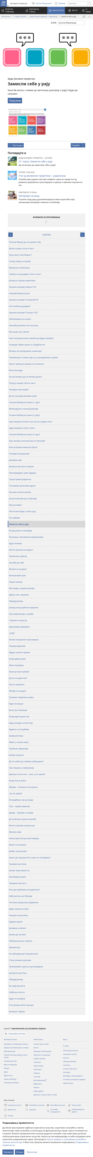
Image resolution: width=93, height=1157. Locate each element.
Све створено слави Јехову (21, 767)
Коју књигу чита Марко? (20, 255)
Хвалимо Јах (14, 947)
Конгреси (66, 1072)
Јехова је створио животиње (22, 280)
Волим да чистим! (17, 934)
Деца (6, 1072)
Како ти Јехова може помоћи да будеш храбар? (31, 338)
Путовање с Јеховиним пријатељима (26, 537)
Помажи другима (17, 646)
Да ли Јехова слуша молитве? (22, 819)
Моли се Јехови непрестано (22, 825)
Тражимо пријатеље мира (21, 697)
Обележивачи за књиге (20, 319)
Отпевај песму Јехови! (19, 453)
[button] (34, 10)
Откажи (19, 1152)
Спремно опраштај (18, 620)
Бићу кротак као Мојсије (20, 896)
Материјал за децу (29, 195)
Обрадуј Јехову (16, 601)
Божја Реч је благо (17, 780)
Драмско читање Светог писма (45, 1095)
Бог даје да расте (17, 985)
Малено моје (15, 832)
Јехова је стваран (17, 1011)
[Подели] (84, 16)
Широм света (68, 1083)
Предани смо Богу (17, 883)
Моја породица (16, 665)
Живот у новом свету (19, 742)
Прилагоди (32, 1152)
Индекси (37, 1073)
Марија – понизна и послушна (23, 787)
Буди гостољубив (17, 998)
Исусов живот (15, 505)
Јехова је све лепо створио (21, 466)
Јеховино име (15, 460)
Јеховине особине (17, 928)
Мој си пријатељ (16, 684)
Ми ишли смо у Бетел (19, 332)
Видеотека (38, 1084)
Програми (37, 1069)
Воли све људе (16, 370)
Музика (36, 1087)
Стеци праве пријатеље (20, 479)
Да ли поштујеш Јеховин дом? (23, 396)
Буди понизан (15, 543)
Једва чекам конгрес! (19, 909)
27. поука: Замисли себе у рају (35, 161)
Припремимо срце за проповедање (26, 966)
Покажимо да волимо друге (22, 485)
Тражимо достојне (17, 864)
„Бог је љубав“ (15, 793)
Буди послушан (16, 703)
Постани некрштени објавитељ (24, 902)
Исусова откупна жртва (20, 492)
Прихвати (8, 1152)
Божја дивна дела (17, 658)
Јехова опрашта (16, 755)
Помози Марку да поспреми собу (25, 242)
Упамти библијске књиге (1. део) (24, 402)
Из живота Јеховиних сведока (74, 1079)
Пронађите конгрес (55, 1105)
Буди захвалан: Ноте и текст (22, 428)
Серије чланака (20, 16)
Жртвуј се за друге (17, 691)
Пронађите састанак (34, 1105)
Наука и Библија (10, 1079)
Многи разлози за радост (21, 549)
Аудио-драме (38, 1091)
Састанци (66, 1065)
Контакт (66, 1058)
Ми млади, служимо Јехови (21, 588)
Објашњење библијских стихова (16, 1048)
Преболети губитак (18, 556)
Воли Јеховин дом (17, 575)
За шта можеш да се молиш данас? (25, 376)
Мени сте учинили (17, 844)
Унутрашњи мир (10, 1061)
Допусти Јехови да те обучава (23, 498)
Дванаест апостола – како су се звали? (27, 774)
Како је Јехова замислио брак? (23, 447)
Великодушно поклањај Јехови (23, 408)
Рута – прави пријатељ (19, 806)
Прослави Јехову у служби (21, 614)
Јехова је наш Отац (18, 973)
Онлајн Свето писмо (41, 1044)
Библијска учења (10, 1039)
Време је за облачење (19, 267)
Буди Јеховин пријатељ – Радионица (43, 16)
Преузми (15, 100)
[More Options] (89, 16)
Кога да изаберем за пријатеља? (24, 889)
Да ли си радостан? (18, 678)
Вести (65, 1039)
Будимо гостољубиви (19, 729)
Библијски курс (9, 1051)
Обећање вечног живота (20, 941)
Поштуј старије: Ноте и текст (22, 383)
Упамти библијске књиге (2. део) (24, 415)
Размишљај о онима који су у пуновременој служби (33, 357)
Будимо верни (15, 921)
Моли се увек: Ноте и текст (21, 248)
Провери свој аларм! (19, 389)
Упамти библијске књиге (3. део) (24, 434)
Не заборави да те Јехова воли (23, 953)
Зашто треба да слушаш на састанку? (26, 364)
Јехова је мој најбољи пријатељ (24, 607)
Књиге (36, 1048)
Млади (6, 1068)
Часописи (37, 1062)
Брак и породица (10, 1064)
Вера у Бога (8, 1075)
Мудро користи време (19, 652)
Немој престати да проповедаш (24, 838)
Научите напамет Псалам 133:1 (23, 312)
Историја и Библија (11, 1083)
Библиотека (6, 16)
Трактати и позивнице (42, 1055)
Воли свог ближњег (18, 710)
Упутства (37, 1077)
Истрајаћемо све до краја (21, 800)
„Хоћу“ (12, 633)
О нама (66, 1046)
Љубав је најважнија (18, 748)
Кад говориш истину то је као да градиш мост (30, 421)
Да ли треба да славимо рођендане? (26, 761)
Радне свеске (38, 1066)
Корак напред (15, 582)
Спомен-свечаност (70, 1069)
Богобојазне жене (17, 876)
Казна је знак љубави (19, 671)
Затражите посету (70, 1054)
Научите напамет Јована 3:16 (22, 287)
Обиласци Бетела (69, 1061)
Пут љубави (14, 517)
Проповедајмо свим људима (22, 473)
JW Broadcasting (40, 1080)
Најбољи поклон (17, 992)
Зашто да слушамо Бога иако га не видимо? (29, 857)
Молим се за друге (18, 569)
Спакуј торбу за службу (20, 261)
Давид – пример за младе (21, 812)
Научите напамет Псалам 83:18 (23, 299)
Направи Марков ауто (19, 293)
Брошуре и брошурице (42, 1051)
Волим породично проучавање (24, 639)
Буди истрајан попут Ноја (21, 723)
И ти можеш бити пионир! (21, 1005)
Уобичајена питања (70, 1050)
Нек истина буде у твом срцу (22, 511)
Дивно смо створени (19, 594)
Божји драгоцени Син (19, 716)
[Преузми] (27, 122)
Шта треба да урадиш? (19, 306)
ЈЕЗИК (53, 22)
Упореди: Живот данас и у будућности (27, 344)
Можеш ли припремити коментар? (25, 351)
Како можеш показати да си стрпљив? (27, 441)
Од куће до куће (16, 562)
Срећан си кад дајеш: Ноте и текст (25, 274)
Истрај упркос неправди (20, 530)
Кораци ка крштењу (18, 915)
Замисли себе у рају (19, 524)
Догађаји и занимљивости (73, 1076)
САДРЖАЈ (46, 234)
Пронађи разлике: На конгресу (23, 325)
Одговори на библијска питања (16, 1044)
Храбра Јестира (16, 735)
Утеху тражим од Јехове (20, 960)
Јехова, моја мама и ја (19, 870)
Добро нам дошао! (18, 851)
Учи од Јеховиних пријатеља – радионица (42, 175)
